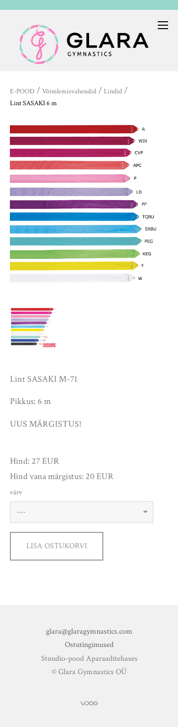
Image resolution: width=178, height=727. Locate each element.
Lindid (113, 91)
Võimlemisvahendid (69, 91)
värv (16, 492)
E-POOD (22, 91)
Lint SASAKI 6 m (33, 103)
